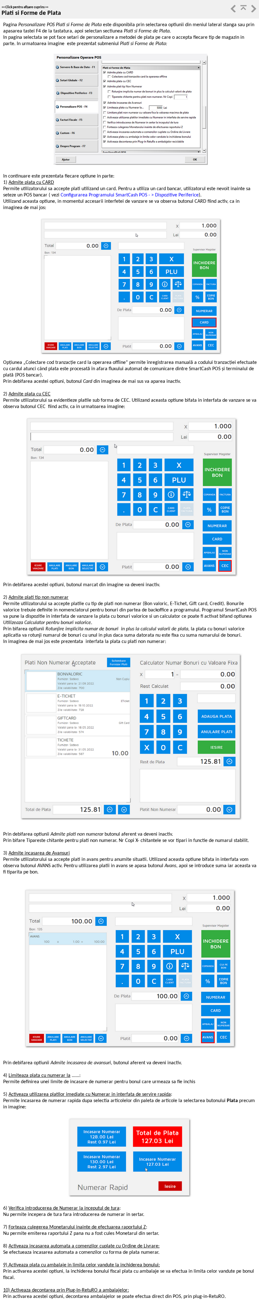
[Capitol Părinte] (242, 11)
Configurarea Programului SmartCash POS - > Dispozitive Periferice (129, 195)
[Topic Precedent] (232, 11)
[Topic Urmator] (253, 11)
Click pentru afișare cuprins (25, 7)
